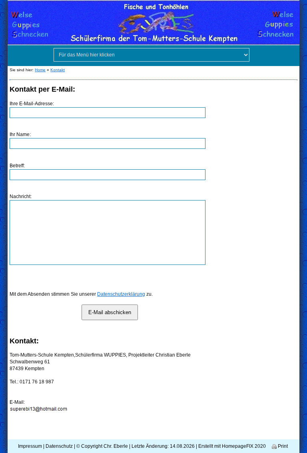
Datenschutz (59, 446)
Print (282, 446)
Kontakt (57, 70)
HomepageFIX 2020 (244, 446)
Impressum (30, 446)
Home (40, 70)
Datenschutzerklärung (121, 294)
